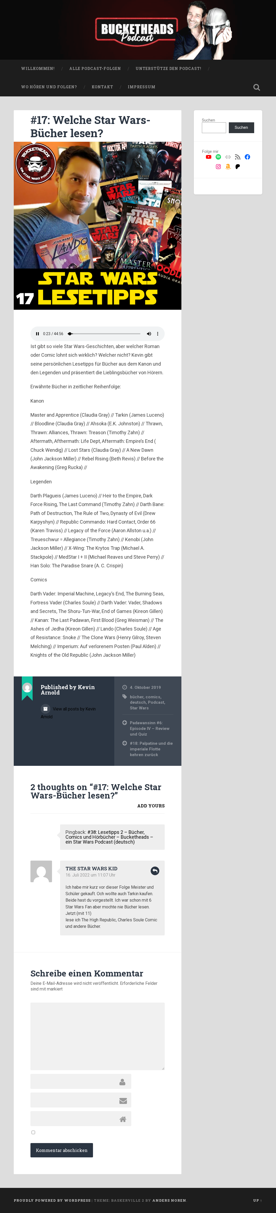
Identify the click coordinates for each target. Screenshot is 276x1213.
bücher (136, 697)
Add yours (151, 805)
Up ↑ (257, 1200)
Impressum (142, 87)
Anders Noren (169, 1200)
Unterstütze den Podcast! (168, 68)
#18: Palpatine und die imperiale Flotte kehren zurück (151, 749)
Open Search (256, 87)
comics (153, 697)
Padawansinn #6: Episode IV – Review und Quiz (150, 728)
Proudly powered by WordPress (52, 1200)
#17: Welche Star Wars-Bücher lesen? (90, 126)
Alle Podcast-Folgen (95, 68)
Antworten (155, 871)
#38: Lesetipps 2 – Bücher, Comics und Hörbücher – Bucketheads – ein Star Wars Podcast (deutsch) (109, 837)
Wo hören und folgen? (49, 87)
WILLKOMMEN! (38, 68)
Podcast (156, 702)
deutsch (138, 702)
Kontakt (102, 87)
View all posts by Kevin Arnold (68, 712)
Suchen (208, 120)
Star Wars (139, 708)
